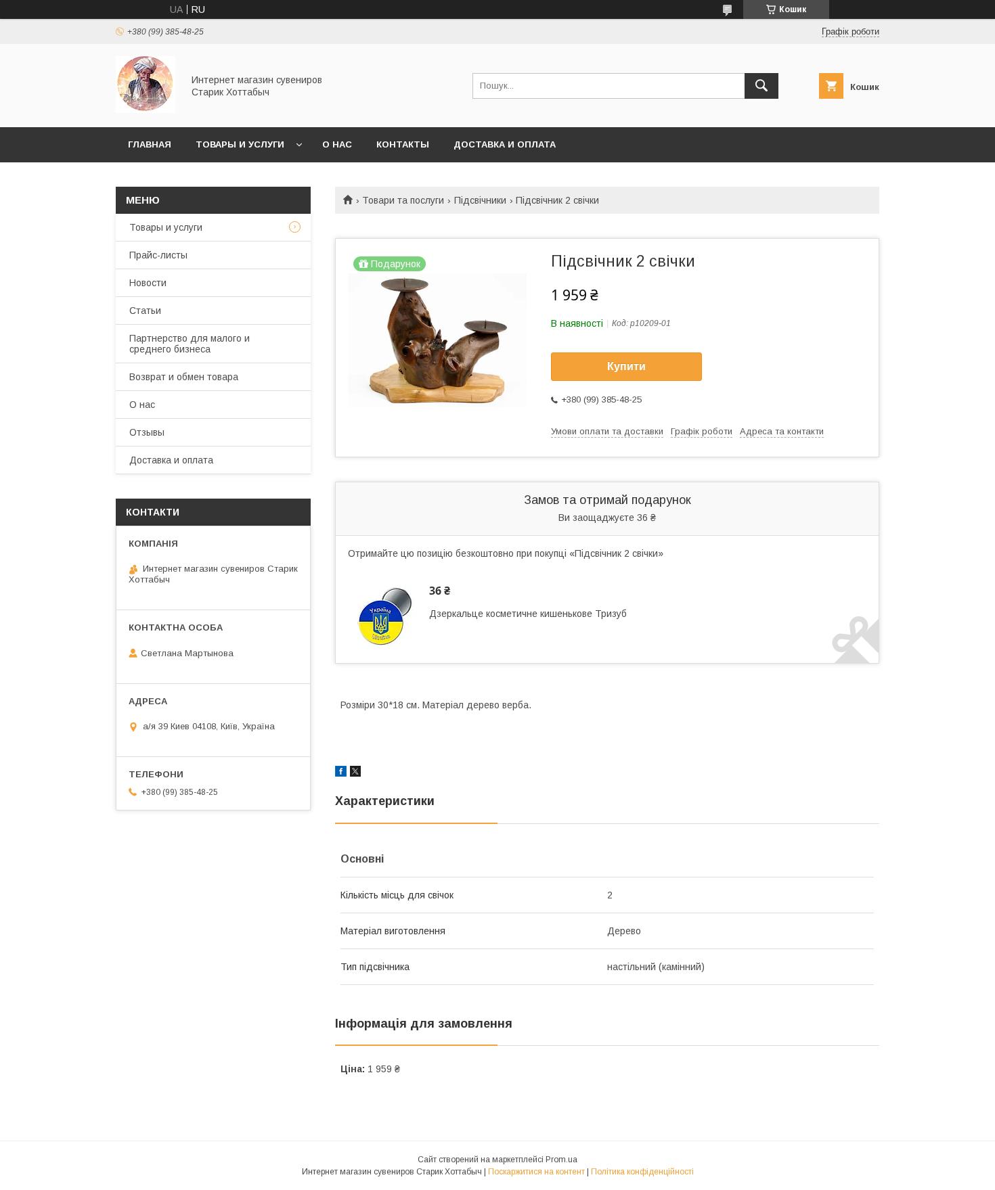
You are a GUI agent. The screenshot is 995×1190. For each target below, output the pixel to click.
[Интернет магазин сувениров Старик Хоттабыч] (145, 109)
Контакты (402, 144)
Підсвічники (480, 200)
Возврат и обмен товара (183, 376)
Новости (148, 282)
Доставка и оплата (505, 144)
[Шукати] (761, 86)
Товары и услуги (240, 144)
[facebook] (341, 773)
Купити (626, 366)
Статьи (145, 310)
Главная (149, 144)
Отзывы (146, 432)
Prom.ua (561, 1159)
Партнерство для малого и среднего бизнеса (189, 343)
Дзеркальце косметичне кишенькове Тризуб (528, 613)
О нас (337, 144)
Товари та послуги (403, 200)
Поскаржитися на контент (536, 1171)
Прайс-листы (158, 255)
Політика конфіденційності (642, 1171)
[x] (355, 773)
